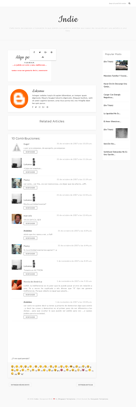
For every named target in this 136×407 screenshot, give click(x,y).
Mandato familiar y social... (116, 76)
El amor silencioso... (112, 121)
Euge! (26, 144)
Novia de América (33, 281)
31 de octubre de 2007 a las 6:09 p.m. (75, 231)
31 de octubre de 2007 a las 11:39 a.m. (74, 179)
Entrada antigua (85, 385)
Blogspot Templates (67, 399)
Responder (30, 152)
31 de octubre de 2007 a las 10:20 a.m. (74, 143)
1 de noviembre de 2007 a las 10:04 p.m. (74, 302)
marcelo (28, 215)
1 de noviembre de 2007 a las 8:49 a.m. (74, 261)
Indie (68, 19)
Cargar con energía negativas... (112, 96)
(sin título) (108, 105)
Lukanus (28, 164)
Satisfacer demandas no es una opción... (115, 153)
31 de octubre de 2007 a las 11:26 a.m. (74, 159)
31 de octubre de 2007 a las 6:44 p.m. (75, 245)
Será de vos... (110, 144)
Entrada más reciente (20, 385)
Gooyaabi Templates (99, 399)
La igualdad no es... (112, 113)
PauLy (27, 179)
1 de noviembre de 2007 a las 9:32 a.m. (74, 281)
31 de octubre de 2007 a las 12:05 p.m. (74, 195)
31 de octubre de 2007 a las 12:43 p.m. (74, 215)
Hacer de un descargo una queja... (115, 85)
